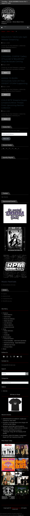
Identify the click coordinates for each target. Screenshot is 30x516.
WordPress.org (7, 301)
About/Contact (7, 337)
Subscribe (6, 138)
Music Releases (8, 330)
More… (6, 50)
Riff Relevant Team (9, 344)
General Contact (9, 338)
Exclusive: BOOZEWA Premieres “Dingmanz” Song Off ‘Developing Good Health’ (14, 431)
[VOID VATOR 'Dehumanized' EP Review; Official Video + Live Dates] (8, 465)
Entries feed (6, 296)
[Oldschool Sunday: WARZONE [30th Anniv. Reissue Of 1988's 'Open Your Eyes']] (8, 451)
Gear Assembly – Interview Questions (15, 340)
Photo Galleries (8, 325)
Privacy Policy (8, 347)
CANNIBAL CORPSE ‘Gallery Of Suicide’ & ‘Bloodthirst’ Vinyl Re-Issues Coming (14, 59)
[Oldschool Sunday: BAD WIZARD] (8, 479)
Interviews (7, 316)
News (4, 329)
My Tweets (5, 197)
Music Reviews (8, 321)
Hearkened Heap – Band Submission (14, 342)
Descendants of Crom (9, 285)
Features (5, 313)
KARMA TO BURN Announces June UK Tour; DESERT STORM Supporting (14, 80)
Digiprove (21, 515)
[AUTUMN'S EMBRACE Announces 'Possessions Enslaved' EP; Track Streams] (21, 465)
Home (4, 349)
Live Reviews (8, 323)
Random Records (9, 327)
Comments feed (7, 298)
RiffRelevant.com (16, 508)
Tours (5, 333)
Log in (5, 293)
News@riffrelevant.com (8, 365)
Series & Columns (9, 319)
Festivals (6, 335)
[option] (18, 1)
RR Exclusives (8, 314)
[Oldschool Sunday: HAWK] (21, 451)
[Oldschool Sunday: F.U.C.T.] (21, 479)
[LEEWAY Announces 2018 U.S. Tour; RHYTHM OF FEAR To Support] (8, 492)
